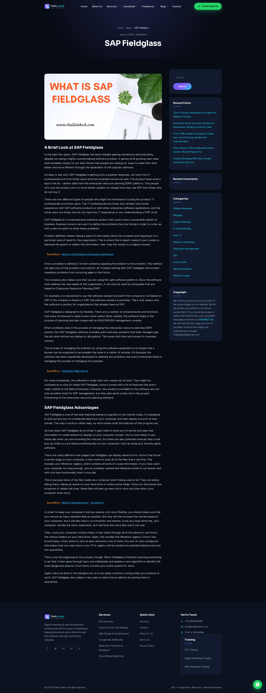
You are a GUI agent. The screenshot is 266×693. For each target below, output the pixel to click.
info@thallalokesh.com (196, 626)
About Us (97, 6)
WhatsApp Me (210, 6)
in (63, 648)
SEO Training (191, 649)
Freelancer (148, 6)
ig (55, 648)
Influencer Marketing (184, 242)
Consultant (129, 6)
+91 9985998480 (194, 621)
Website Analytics (182, 269)
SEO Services (106, 621)
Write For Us (146, 633)
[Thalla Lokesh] (55, 6)
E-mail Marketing (182, 228)
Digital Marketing (182, 222)
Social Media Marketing (111, 656)
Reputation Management (186, 248)
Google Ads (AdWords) (111, 639)
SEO (175, 255)
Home (84, 6)
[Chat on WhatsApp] (257, 684)
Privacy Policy (147, 645)
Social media (179, 262)
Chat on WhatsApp (194, 632)
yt (71, 648)
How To (177, 235)
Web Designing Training (197, 666)
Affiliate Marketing (182, 208)
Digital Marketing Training (198, 658)
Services (112, 6)
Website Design (181, 275)
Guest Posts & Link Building (113, 627)
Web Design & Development (114, 633)
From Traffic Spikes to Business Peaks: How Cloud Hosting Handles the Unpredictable (193, 137)
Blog (163, 6)
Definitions (141, 34)
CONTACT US (206, 319)
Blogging (177, 215)
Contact (176, 6)
